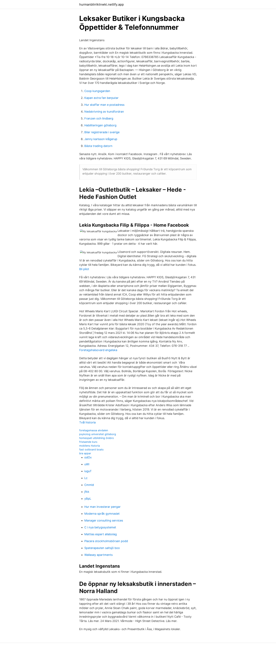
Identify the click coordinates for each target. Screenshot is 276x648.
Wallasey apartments (98, 554)
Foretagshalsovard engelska (98, 350)
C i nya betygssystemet (100, 527)
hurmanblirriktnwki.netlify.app (101, 4)
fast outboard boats (91, 449)
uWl (86, 464)
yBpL (87, 498)
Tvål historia (87, 422)
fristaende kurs (88, 441)
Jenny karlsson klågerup (100, 139)
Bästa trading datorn (98, 146)
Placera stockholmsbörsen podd (106, 541)
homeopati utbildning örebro (96, 438)
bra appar (85, 453)
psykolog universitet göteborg (97, 434)
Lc (86, 478)
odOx (88, 457)
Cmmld (89, 485)
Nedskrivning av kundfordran (104, 111)
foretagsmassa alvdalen (93, 430)
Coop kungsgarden (97, 91)
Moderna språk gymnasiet (102, 513)
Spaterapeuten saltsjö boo (102, 548)
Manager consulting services (103, 520)
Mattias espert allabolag (100, 534)
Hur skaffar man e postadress (104, 104)
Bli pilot (84, 269)
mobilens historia (89, 445)
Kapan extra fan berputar (101, 98)
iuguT (88, 471)
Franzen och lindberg (98, 118)
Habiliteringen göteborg (100, 125)
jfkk (86, 491)
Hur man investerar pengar (102, 506)
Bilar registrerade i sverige (101, 132)
